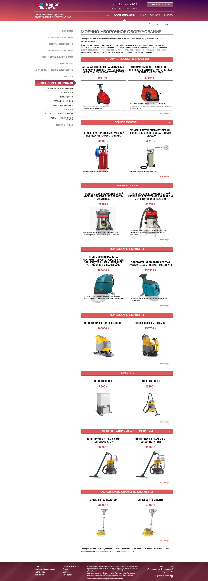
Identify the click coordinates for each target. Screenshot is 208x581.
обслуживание (43, 15)
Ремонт (66, 569)
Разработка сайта (161, 576)
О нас (106, 15)
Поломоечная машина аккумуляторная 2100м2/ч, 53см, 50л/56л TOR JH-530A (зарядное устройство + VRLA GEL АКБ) (103, 261)
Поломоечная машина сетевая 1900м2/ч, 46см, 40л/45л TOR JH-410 (150, 263)
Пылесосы (66, 109)
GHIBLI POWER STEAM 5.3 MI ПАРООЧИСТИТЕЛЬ (150, 440)
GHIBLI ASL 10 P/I (150, 381)
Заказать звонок (160, 5)
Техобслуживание (70, 566)
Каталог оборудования (124, 15)
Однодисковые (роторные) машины (62, 119)
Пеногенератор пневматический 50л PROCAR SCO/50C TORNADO (103, 134)
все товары (164, 113)
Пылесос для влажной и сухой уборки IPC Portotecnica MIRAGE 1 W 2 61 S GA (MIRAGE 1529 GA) (150, 196)
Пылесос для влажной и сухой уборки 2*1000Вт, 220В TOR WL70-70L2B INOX (103, 196)
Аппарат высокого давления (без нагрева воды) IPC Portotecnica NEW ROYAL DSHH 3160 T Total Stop (103, 70)
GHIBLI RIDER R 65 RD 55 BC (150, 323)
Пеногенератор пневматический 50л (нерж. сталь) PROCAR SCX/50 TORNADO (150, 133)
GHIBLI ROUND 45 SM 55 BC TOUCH (103, 323)
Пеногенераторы (66, 93)
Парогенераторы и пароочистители (58, 114)
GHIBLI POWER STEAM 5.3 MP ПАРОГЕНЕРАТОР (103, 440)
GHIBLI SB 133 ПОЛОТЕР (103, 500)
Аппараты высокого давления (60, 88)
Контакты (168, 15)
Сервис (143, 15)
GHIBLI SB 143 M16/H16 (150, 500)
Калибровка (68, 575)
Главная (137, 24)
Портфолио (155, 15)
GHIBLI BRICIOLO (103, 381)
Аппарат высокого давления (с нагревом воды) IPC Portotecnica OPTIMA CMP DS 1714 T (150, 70)
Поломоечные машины (63, 101)
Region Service (48, 6)
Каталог (144, 24)
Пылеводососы (66, 97)
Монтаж (66, 572)
